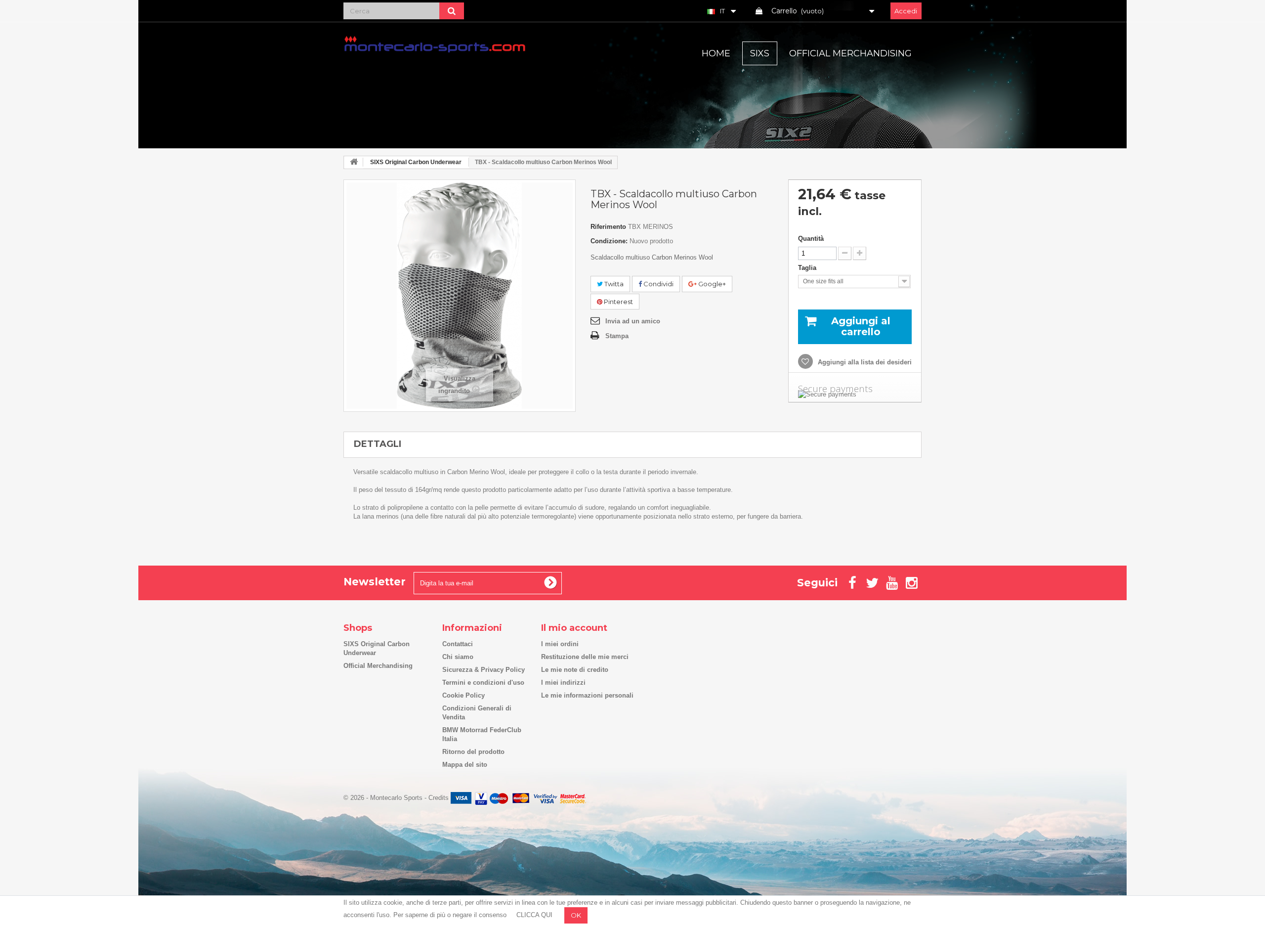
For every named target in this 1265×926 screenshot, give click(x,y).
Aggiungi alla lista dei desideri (864, 362)
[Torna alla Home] (353, 162)
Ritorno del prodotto (473, 751)
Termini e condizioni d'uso (483, 682)
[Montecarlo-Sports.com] (434, 43)
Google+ (711, 284)
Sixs (759, 53)
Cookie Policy (463, 695)
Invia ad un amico (632, 321)
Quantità (811, 238)
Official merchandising (850, 53)
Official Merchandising (378, 665)
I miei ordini (560, 644)
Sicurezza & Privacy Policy (483, 669)
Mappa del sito (464, 764)
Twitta (613, 284)
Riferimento (608, 226)
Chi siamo (457, 657)
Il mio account (574, 627)
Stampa (617, 336)
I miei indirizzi (563, 682)
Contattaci (457, 644)
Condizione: (609, 241)
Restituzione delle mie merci (585, 657)
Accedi (905, 11)
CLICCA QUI (534, 915)
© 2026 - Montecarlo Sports (383, 797)
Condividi (658, 284)
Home (716, 53)
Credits (438, 797)
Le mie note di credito (574, 669)
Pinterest (617, 302)
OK (576, 915)
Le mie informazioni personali (587, 695)
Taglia (808, 267)
